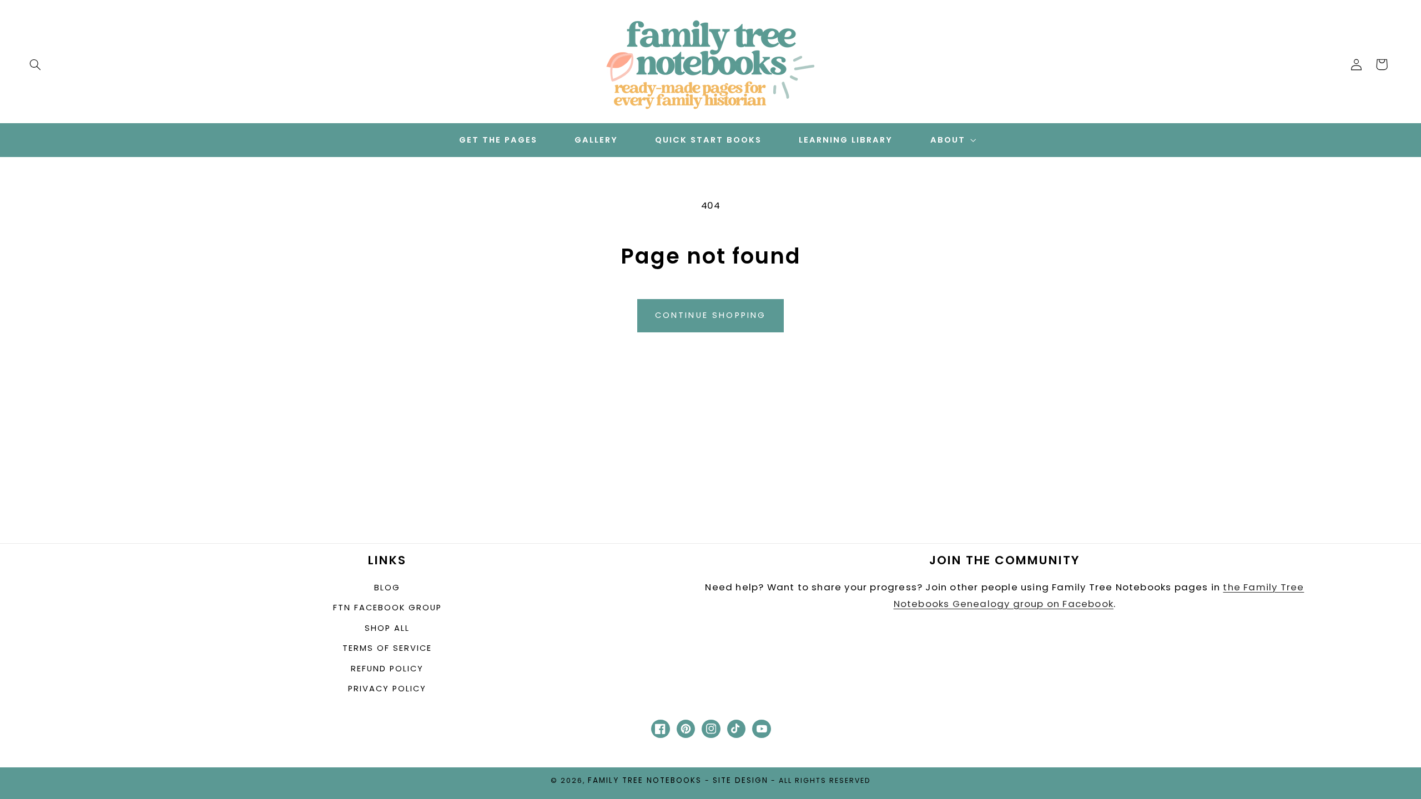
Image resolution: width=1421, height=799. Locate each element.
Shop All (387, 628)
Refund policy (387, 668)
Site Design (740, 780)
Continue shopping (711, 315)
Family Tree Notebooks (645, 780)
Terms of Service (387, 648)
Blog (387, 587)
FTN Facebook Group (387, 607)
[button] (35, 64)
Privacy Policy (387, 688)
